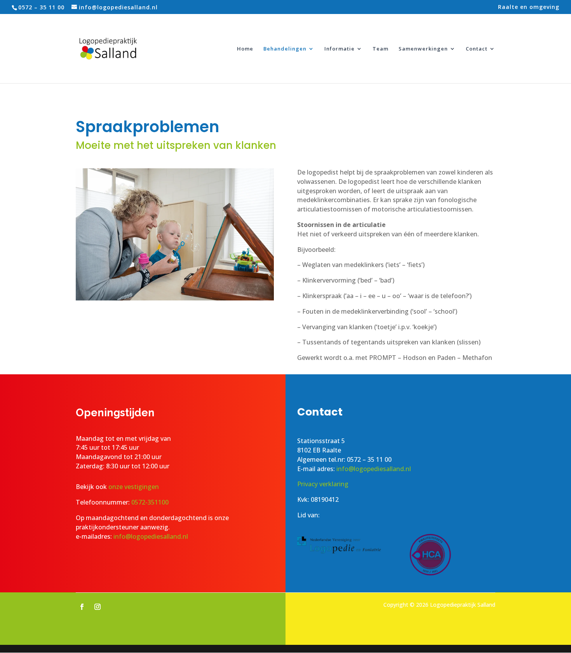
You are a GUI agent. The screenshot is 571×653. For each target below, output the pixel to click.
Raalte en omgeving (528, 7)
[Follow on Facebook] (82, 607)
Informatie (339, 49)
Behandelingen (284, 49)
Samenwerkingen (423, 49)
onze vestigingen (134, 486)
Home (245, 49)
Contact (476, 49)
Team (380, 49)
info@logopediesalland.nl (150, 536)
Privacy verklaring (322, 484)
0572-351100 (150, 502)
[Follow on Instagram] (97, 607)
